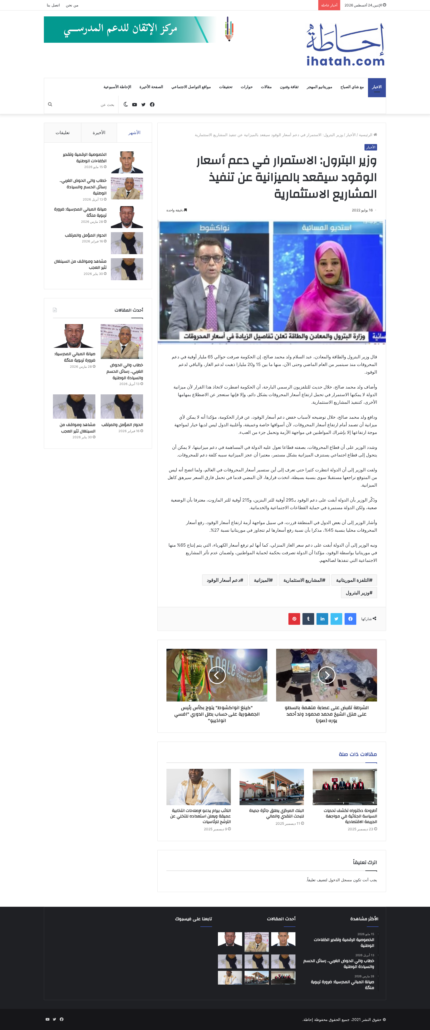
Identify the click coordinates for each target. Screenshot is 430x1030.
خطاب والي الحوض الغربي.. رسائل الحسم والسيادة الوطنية (83, 187)
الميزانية (262, 580)
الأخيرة (99, 132)
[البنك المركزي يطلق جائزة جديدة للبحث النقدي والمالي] (272, 787)
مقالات (266, 87)
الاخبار (377, 87)
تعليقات (63, 132)
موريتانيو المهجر (319, 87)
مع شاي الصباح (352, 87)
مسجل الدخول (340, 879)
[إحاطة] (345, 44)
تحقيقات (226, 87)
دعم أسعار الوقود (223, 580)
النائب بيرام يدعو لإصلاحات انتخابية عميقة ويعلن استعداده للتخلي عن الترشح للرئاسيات (200, 816)
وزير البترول (357, 593)
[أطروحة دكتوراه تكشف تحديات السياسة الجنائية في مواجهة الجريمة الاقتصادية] (345, 787)
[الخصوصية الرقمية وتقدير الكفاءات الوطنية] (127, 162)
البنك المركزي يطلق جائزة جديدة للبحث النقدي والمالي (276, 813)
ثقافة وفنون (289, 87)
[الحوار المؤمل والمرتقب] (127, 243)
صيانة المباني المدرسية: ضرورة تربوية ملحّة (80, 213)
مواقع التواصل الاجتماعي (191, 87)
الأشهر (134, 132)
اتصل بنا (53, 5)
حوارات (247, 87)
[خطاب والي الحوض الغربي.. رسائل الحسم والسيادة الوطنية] (127, 188)
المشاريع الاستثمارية (302, 580)
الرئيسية (366, 134)
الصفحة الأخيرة (151, 87)
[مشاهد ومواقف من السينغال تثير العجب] (127, 269)
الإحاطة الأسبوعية (117, 87)
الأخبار (351, 134)
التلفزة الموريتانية (352, 580)
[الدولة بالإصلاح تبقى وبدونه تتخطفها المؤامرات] (230, 961)
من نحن (72, 5)
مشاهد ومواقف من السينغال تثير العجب (80, 265)
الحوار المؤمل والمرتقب (85, 235)
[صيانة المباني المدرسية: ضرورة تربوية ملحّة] (127, 217)
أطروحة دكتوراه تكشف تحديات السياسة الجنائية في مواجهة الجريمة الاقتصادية (350, 816)
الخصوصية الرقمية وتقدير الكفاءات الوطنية (84, 158)
